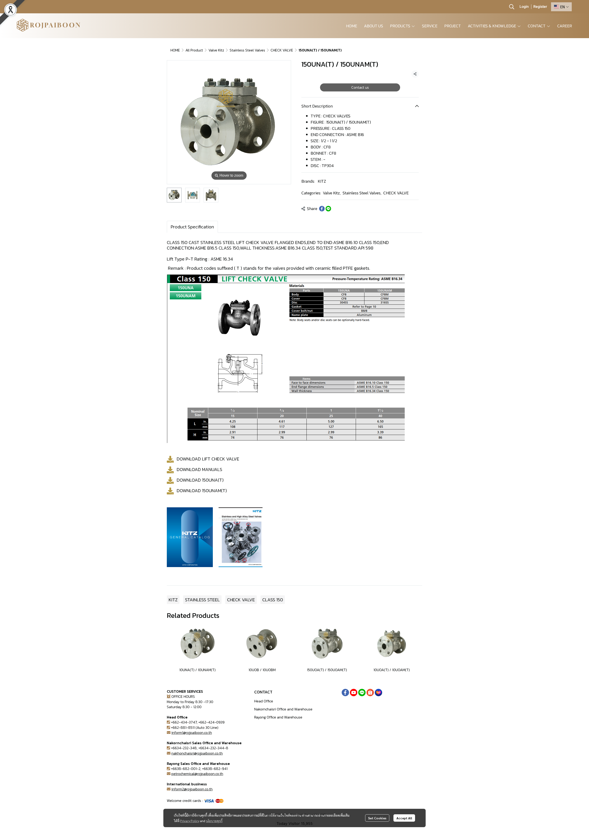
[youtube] (353, 692)
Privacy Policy (189, 821)
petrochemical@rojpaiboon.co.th (197, 773)
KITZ (322, 181)
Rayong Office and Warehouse (278, 717)
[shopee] (370, 692)
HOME (175, 50)
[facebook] (345, 692)
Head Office (263, 701)
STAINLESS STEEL (202, 599)
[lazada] (378, 692)
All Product (194, 50)
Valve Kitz (216, 50)
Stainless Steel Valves (247, 50)
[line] (362, 692)
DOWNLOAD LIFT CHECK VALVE (208, 458)
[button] (512, 7)
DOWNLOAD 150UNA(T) (200, 480)
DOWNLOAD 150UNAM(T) (202, 490)
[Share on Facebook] (322, 208)
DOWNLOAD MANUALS (199, 469)
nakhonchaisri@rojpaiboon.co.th (197, 753)
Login (524, 6)
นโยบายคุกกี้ (214, 821)
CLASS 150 (272, 599)
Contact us (360, 87)
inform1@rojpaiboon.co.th (191, 732)
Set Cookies (377, 818)
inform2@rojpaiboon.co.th (192, 789)
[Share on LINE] (328, 208)
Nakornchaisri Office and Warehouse (283, 709)
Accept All (404, 818)
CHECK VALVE (282, 50)
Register (540, 6)
